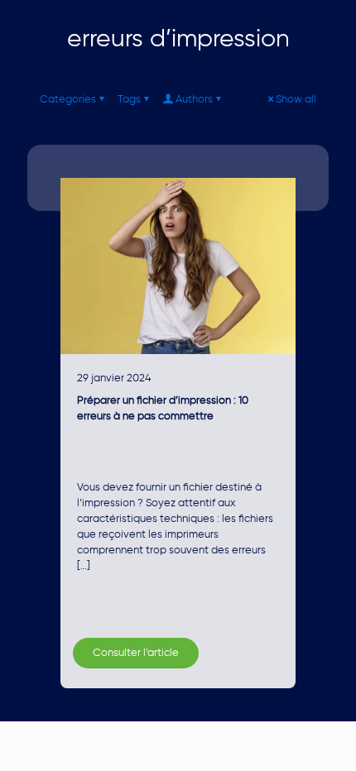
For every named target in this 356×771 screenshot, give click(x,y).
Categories (68, 99)
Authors (194, 99)
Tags (129, 99)
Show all (296, 99)
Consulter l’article (136, 653)
